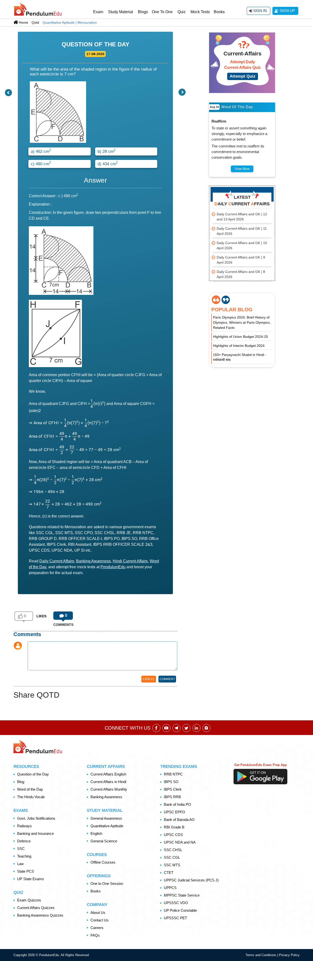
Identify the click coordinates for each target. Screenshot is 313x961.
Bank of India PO (177, 804)
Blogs (143, 12)
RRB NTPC (173, 774)
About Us (97, 912)
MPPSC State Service (182, 895)
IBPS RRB (172, 797)
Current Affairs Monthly (108, 789)
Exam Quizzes (29, 900)
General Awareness (106, 818)
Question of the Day (33, 774)
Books (219, 12)
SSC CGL (172, 857)
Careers (96, 928)
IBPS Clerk (173, 789)
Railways (24, 826)
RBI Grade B (174, 827)
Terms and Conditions (261, 955)
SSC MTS (172, 865)
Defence (24, 841)
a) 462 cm (41, 151)
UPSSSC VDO (176, 903)
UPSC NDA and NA (180, 842)
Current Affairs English (108, 774)
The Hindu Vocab (31, 797)
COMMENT (167, 679)
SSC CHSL (173, 850)
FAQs (95, 935)
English (96, 833)
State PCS (25, 871)
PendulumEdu (113, 567)
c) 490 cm (41, 163)
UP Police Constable (180, 910)
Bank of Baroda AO (179, 819)
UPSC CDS (173, 835)
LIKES (41, 616)
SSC (21, 849)
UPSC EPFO (174, 812)
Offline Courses (102, 862)
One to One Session (106, 883)
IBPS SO (171, 782)
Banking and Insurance (35, 833)
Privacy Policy (289, 955)
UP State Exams (30, 879)
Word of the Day (30, 789)
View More (242, 169)
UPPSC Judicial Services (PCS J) (191, 880)
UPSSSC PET (175, 918)
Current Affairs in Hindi (108, 782)
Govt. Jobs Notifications (36, 818)
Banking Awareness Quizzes (40, 915)
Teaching (24, 856)
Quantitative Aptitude (106, 826)
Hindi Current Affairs (130, 561)
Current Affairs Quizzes (36, 908)
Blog (20, 782)
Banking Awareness (93, 561)
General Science (103, 841)
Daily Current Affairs (56, 561)
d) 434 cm (108, 163)
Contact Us (99, 920)
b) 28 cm (106, 151)
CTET (168, 872)
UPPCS (170, 888)
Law (20, 864)
